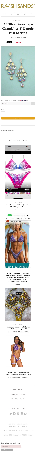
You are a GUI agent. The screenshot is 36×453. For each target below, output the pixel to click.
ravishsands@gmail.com (18, 397)
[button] (18, 100)
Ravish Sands (18, 202)
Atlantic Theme (6, 430)
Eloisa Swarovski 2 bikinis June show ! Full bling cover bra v (18, 206)
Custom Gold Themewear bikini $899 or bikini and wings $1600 (18, 328)
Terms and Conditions (22, 424)
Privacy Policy (12, 426)
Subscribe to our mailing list (10, 443)
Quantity (3, 109)
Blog (19, 426)
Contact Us (24, 426)
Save (19, 42)
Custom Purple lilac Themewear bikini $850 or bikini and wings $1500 (18, 373)
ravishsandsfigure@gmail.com (18, 399)
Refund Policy (12, 424)
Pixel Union (14, 430)
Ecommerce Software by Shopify (25, 430)
